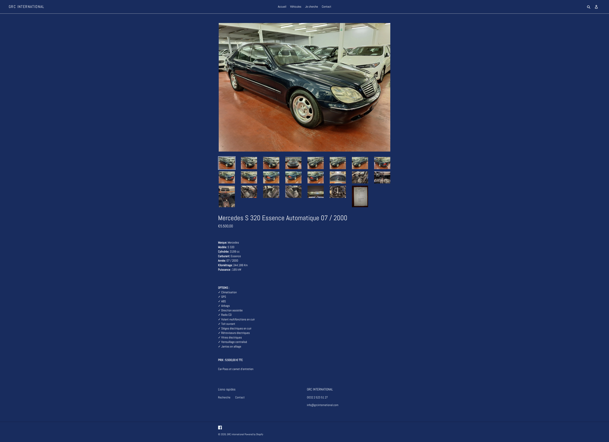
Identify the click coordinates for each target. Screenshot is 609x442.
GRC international (26, 6)
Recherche (224, 397)
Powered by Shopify (254, 434)
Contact (240, 397)
